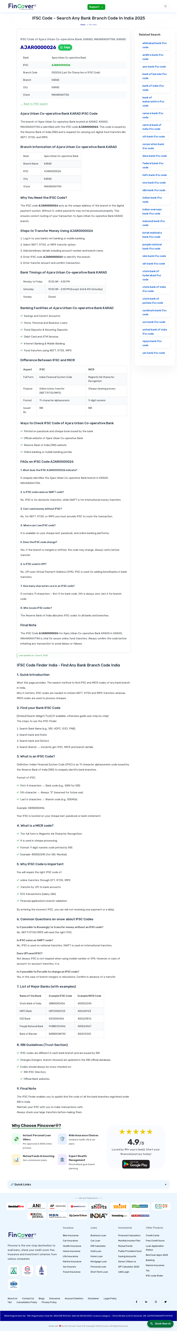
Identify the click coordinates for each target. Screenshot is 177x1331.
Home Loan (97, 1256)
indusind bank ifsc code (153, 223)
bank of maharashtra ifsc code (153, 101)
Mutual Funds (125, 1246)
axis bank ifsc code (154, 66)
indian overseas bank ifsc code (152, 211)
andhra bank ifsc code (152, 57)
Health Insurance (72, 1246)
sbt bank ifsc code (153, 263)
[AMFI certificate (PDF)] (14, 1271)
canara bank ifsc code (152, 115)
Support (94, 7)
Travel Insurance (72, 1272)
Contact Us (28, 1298)
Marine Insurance (72, 1261)
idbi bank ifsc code (153, 190)
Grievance (54, 1298)
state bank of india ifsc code (154, 289)
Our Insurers (69, 1266)
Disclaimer (93, 1298)
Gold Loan (96, 1251)
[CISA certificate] (27, 1271)
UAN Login (123, 1272)
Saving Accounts (127, 1256)
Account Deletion (74, 1298)
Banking (150, 1260)
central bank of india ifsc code (151, 127)
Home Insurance (71, 1251)
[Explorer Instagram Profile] (156, 1302)
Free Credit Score (155, 1240)
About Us (12, 1298)
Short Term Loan (99, 1272)
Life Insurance (70, 1256)
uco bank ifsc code (153, 322)
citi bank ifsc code (153, 136)
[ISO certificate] (14, 1284)
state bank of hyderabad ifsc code (151, 275)
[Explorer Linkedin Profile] (146, 1302)
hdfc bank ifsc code (154, 175)
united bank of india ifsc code (154, 331)
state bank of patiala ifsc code (152, 300)
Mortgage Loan (99, 1261)
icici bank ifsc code (154, 182)
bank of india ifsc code (153, 88)
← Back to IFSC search (34, 103)
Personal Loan (98, 1266)
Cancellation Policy (27, 1302)
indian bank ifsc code (152, 199)
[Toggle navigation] (165, 6)
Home (83, 25)
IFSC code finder (154, 1275)
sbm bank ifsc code (154, 256)
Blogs (42, 1298)
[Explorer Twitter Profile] (165, 1302)
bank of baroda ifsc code (154, 76)
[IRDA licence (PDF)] (41, 1271)
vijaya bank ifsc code (152, 343)
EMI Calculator (98, 1246)
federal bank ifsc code (153, 165)
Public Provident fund (129, 1251)
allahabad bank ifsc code (154, 45)
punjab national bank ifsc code (152, 246)
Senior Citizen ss (127, 1261)
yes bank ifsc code (153, 353)
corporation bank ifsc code (153, 146)
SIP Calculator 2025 (128, 1266)
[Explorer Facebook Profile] (136, 1302)
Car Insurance (70, 1240)
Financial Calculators (129, 1235)
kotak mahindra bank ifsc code (152, 234)
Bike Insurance (71, 1235)
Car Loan (95, 1240)
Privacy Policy (49, 1302)
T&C (10, 1302)
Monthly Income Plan (129, 1240)
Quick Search (163, 1323)
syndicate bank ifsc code (154, 312)
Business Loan (98, 1235)
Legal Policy (110, 1298)
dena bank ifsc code (154, 156)
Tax (148, 1270)
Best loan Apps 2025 (157, 1255)
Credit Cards (152, 1235)
